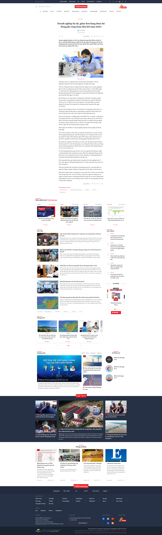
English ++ (99, 1)
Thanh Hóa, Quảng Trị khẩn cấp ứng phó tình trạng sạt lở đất (117, 267)
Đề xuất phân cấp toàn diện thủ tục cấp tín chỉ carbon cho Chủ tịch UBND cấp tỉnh (47, 337)
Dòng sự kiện (81, 447)
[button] (68, 345)
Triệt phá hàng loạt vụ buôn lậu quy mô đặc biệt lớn (115, 416)
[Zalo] (116, 2)
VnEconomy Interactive (114, 463)
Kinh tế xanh (75, 11)
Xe (78, 1)
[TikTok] (123, 2)
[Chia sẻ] (102, 36)
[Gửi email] (97, 36)
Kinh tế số (66, 11)
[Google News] (126, 2)
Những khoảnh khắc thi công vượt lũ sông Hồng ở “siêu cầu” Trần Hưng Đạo (116, 436)
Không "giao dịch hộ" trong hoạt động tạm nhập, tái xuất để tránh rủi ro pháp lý (69, 220)
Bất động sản (103, 11)
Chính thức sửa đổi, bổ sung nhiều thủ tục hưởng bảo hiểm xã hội (78, 265)
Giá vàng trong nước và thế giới (92, 463)
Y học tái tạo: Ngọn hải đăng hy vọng (92, 388)
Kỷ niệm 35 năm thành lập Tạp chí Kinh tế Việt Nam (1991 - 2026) (69, 465)
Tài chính (58, 11)
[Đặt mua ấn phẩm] (123, 6)
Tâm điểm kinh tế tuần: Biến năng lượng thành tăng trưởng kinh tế (92, 370)
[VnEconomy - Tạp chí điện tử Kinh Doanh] (81, 486)
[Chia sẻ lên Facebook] (92, 36)
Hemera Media (57, 530)
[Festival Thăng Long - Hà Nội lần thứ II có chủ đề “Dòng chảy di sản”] (46, 426)
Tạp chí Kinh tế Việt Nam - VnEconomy (118, 530)
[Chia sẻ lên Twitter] (95, 36)
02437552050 (74, 520)
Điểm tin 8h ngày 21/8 (119, 377)
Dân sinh (118, 11)
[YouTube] (119, 2)
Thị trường (84, 11)
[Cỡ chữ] (62, 36)
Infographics (93, 353)
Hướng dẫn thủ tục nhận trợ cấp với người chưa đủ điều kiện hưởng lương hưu (89, 337)
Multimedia (41, 353)
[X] (113, 2)
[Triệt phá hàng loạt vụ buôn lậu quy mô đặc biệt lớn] (116, 407)
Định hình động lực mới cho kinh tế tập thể (72, 281)
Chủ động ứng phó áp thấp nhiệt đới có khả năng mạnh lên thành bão (79, 297)
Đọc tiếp (40, 231)
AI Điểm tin (116, 353)
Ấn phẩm (38, 204)
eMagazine (99, 353)
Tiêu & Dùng (72, 1)
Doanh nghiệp (93, 11)
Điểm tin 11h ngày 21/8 (119, 367)
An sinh (112, 263)
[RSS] (112, 523)
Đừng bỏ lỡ (41, 318)
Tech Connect (90, 1)
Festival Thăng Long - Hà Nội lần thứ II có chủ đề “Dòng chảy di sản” (45, 435)
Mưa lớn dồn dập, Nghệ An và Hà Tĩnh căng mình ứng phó (118, 257)
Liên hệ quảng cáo (82, 523)
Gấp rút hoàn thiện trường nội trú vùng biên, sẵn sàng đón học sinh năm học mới (80, 234)
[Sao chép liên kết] (100, 36)
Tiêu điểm (45, 11)
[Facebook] (110, 2)
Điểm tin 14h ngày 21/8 (119, 358)
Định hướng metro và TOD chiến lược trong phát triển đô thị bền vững (45, 465)
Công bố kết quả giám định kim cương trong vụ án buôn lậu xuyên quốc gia (118, 237)
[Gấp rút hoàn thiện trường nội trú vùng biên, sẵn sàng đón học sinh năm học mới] (81, 414)
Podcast (87, 353)
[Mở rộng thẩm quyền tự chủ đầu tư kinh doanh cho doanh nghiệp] (46, 407)
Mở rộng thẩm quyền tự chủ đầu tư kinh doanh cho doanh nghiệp (45, 416)
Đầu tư (52, 11)
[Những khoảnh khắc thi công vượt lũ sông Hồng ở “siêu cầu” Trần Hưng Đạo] (116, 426)
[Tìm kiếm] (40, 7)
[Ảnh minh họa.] (81, 48)
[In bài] (60, 36)
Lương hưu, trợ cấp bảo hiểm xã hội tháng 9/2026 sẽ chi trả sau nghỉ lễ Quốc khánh (117, 248)
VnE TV (83, 1)
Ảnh (36, 510)
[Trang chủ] (40, 11)
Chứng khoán (63, 1)
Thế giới (111, 11)
